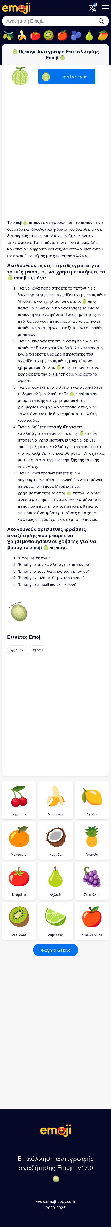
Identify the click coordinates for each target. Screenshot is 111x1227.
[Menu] (105, 8)
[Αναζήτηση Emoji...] (101, 21)
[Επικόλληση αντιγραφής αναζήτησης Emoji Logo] (55, 1135)
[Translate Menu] (92, 8)
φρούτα (17, 650)
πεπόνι (38, 650)
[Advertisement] (55, 149)
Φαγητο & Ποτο (55, 950)
